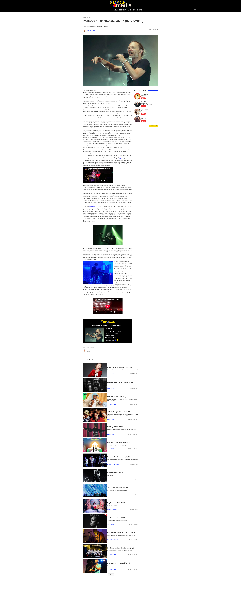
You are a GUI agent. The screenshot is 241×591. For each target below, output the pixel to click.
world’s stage (121, 158)
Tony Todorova (111, 373)
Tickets (143, 98)
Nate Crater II (111, 388)
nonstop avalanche (93, 206)
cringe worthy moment (99, 158)
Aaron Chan (91, 30)
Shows (89, 17)
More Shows (153, 125)
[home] (120, 4)
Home (84, 17)
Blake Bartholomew (113, 464)
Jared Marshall (111, 404)
